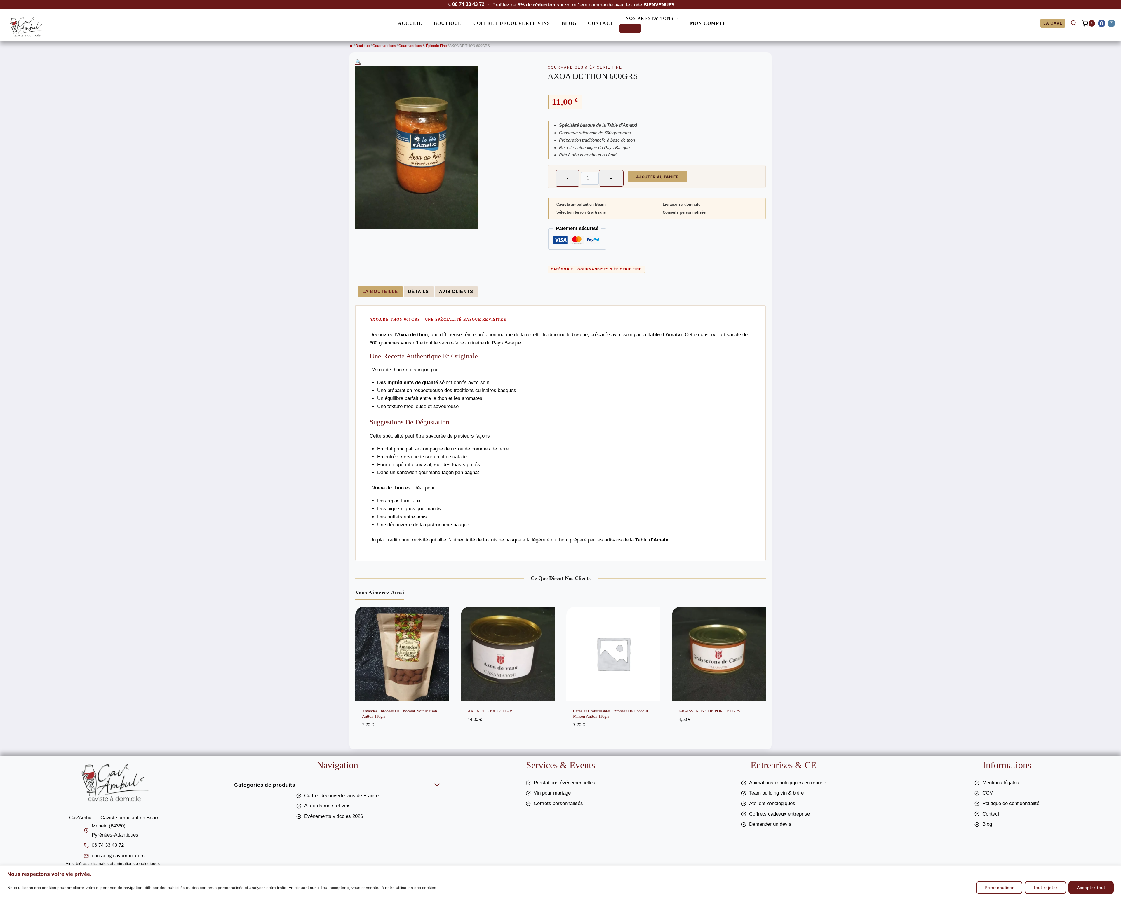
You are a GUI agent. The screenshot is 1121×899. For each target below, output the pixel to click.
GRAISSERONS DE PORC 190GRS (709, 711)
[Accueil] (351, 46)
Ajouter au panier (657, 177)
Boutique (448, 23)
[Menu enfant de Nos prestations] (630, 28)
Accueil (410, 23)
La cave (1052, 23)
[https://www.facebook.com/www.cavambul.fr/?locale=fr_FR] (1102, 23)
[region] (560, 882)
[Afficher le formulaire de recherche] (1073, 23)
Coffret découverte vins (511, 23)
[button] (358, 62)
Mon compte (708, 23)
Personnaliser (999, 887)
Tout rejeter (1045, 887)
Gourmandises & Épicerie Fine (585, 67)
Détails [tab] (418, 291)
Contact (601, 23)
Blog (569, 23)
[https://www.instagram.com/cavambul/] (1111, 23)
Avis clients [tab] (456, 291)
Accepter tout (1091, 887)
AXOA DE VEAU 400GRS (490, 711)
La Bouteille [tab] (380, 291)
